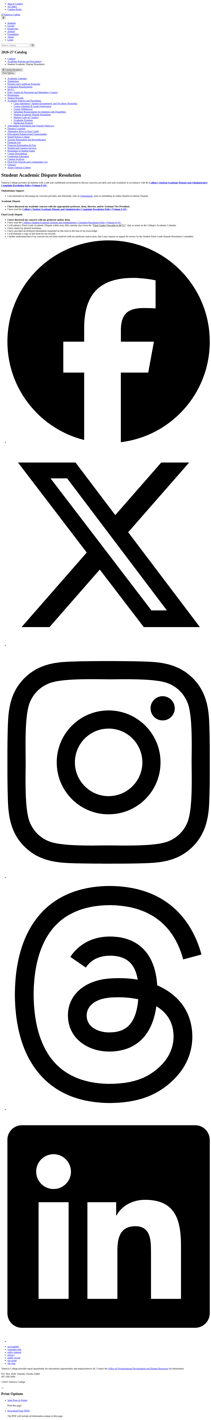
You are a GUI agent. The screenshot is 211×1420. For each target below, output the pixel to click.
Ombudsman (86, 196)
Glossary (11, 164)
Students (11, 23)
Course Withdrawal (23, 109)
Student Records (15, 98)
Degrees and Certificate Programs (23, 84)
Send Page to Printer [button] (17, 1400)
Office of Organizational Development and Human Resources (138, 1368)
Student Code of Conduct (26, 117)
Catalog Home (14, 9)
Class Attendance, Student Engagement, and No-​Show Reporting (45, 103)
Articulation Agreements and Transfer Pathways (30, 125)
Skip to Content (15, 3)
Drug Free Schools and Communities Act (27, 162)
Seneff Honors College (18, 137)
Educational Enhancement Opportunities (27, 134)
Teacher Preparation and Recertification (26, 139)
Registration (13, 95)
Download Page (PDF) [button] (18, 1410)
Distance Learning (16, 128)
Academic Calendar (17, 78)
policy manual (14, 1352)
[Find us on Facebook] (108, 442)
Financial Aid (14, 142)
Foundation (13, 34)
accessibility (13, 1346)
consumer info (14, 1349)
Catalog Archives (15, 159)
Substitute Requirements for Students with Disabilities (40, 112)
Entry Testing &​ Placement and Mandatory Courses (32, 92)
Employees (12, 28)
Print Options (8, 73)
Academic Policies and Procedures (24, 61)
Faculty (11, 26)
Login (10, 39)
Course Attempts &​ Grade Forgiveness (32, 106)
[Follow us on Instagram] (108, 877)
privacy (11, 1355)
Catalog (11, 58)
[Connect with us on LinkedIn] (108, 1341)
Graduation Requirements (19, 86)
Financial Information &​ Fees (21, 145)
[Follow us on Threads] (108, 1109)
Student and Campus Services (21, 148)
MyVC (10, 89)
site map (11, 1363)
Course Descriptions (17, 153)
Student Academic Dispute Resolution (32, 114)
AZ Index (12, 6)
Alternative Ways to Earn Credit (23, 131)
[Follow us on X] (108, 645)
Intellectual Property (23, 123)
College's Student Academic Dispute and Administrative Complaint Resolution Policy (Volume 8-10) (71, 222)
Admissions (13, 81)
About (10, 37)
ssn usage (12, 1360)
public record (13, 1357)
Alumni (11, 31)
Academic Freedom (23, 120)
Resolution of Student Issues (21, 150)
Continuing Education (18, 156)
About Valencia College (19, 167)
